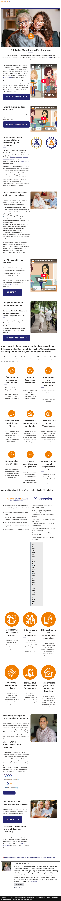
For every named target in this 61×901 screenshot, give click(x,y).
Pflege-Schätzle (14, 853)
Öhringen (25, 157)
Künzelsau (12, 157)
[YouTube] (19, 887)
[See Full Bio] (38, 881)
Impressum (38, 897)
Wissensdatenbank (6, 899)
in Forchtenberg (46, 853)
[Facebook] (15, 887)
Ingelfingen (11, 159)
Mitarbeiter (20, 899)
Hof (50, 57)
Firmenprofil (23, 897)
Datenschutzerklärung (52, 897)
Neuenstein (19, 157)
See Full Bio (33, 881)
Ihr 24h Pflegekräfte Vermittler (30, 853)
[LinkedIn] (21, 887)
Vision (43, 897)
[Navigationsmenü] (58, 1)
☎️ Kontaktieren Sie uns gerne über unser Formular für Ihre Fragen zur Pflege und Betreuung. (29, 857)
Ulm (27, 161)
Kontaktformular (28, 899)
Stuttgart (22, 161)
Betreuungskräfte (7, 77)
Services (14, 899)
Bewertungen (30, 897)
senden (10, 284)
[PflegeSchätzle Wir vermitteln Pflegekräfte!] (5, 1)
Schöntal (5, 159)
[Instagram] (17, 887)
